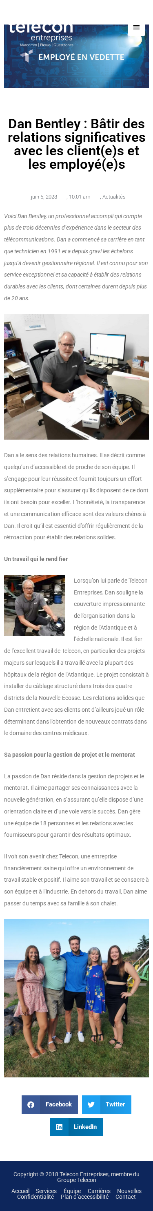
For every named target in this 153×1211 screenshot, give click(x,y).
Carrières (99, 1191)
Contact (125, 1196)
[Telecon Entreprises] (49, 27)
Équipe (72, 1191)
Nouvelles (129, 1191)
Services (46, 1191)
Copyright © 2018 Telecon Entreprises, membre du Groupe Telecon (76, 1177)
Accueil (20, 1191)
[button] (50, 1104)
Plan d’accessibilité (85, 1196)
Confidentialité (35, 1196)
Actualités (114, 197)
